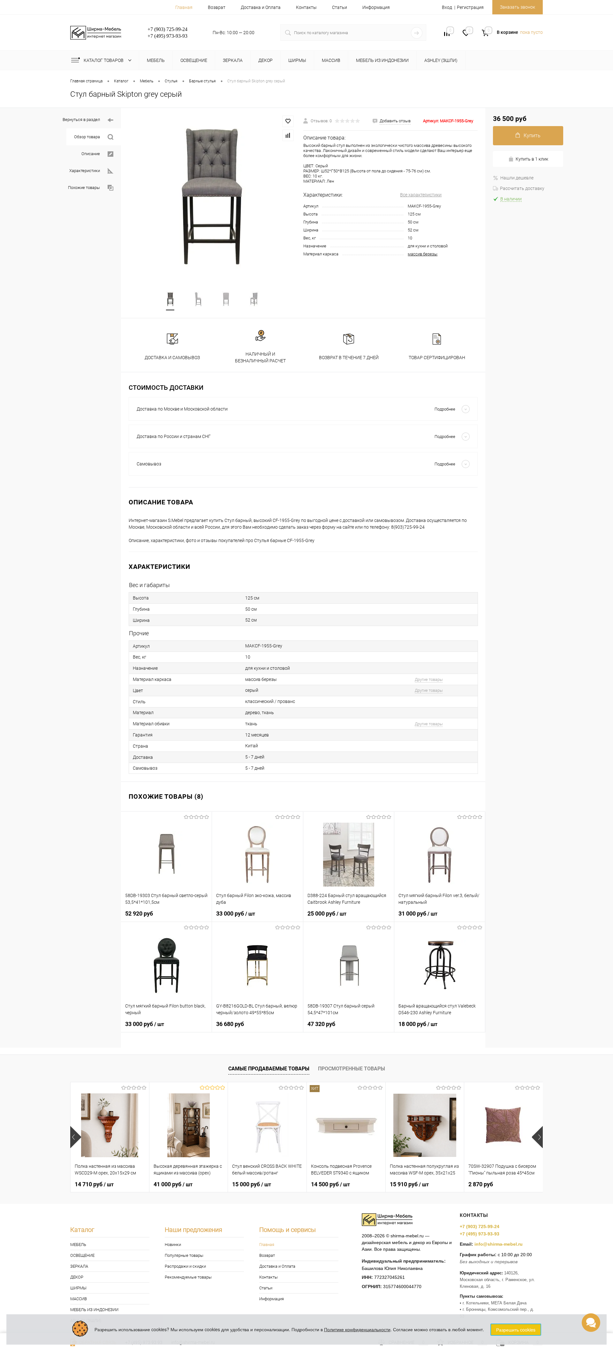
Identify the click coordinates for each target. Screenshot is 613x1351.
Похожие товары (84, 187)
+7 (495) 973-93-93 (479, 1233)
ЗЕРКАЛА (79, 1266)
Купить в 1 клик (532, 159)
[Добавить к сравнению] (288, 135)
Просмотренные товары (351, 1069)
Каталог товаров (104, 60)
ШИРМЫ (78, 1288)
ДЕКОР (76, 1277)
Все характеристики (421, 194)
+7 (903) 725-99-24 (479, 1226)
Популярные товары (184, 1255)
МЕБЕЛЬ (78, 1244)
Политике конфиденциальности (357, 1329)
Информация (376, 7)
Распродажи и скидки (185, 1266)
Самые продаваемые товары (268, 1069)
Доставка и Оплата (261, 7)
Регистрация (470, 7)
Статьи (339, 7)
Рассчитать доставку (522, 188)
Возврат (216, 7)
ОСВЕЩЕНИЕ (82, 1255)
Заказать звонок (517, 7)
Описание (90, 153)
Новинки (173, 1244)
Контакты (306, 7)
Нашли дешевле (517, 177)
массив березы (422, 254)
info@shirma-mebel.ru (498, 1244)
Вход (447, 7)
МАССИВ (78, 1298)
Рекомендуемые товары (188, 1277)
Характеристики (84, 170)
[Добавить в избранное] (288, 121)
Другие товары (429, 679)
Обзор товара (87, 136)
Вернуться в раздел (81, 119)
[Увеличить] (212, 195)
